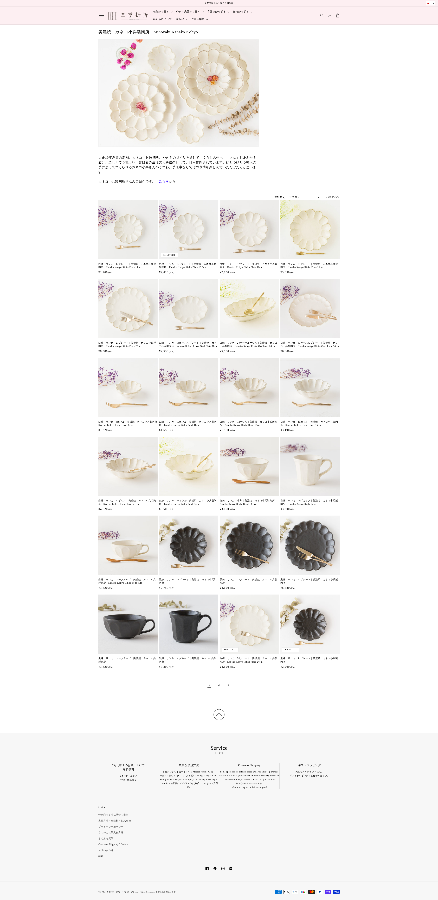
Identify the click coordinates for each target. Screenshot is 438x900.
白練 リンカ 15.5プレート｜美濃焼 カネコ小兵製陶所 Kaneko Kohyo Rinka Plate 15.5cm (187, 266)
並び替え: (280, 197)
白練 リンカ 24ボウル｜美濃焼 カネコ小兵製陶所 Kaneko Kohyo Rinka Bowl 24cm (188, 502)
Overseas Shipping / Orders (113, 844)
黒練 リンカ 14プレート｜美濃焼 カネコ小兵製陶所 (309, 660)
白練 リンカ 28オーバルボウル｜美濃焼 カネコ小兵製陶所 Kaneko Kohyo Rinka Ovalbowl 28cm (248, 345)
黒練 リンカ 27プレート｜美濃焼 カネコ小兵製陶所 (309, 581)
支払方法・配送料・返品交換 (114, 820)
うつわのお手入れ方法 (110, 832)
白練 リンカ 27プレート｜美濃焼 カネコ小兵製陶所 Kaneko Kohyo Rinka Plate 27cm (127, 345)
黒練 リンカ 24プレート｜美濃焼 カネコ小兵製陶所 (248, 581)
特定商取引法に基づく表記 (113, 815)
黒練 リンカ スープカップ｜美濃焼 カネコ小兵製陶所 (127, 660)
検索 (100, 856)
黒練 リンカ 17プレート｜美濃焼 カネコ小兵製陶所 (188, 581)
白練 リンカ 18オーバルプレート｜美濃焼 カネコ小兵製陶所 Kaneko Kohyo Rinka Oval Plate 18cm (188, 345)
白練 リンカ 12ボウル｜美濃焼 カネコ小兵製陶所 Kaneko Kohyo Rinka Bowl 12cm (248, 423)
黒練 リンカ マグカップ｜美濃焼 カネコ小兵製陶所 (188, 660)
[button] (101, 15)
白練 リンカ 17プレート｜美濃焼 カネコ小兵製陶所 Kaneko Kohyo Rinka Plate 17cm (248, 266)
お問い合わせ (105, 850)
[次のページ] (229, 685)
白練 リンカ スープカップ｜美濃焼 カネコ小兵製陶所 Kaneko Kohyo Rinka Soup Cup (127, 581)
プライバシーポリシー (110, 826)
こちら (164, 181)
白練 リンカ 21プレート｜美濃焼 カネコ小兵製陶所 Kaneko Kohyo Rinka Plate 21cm (309, 266)
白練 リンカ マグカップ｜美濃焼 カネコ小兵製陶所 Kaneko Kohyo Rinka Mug (309, 502)
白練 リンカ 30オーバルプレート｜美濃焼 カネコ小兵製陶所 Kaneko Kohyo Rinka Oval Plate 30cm (309, 345)
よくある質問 (105, 838)
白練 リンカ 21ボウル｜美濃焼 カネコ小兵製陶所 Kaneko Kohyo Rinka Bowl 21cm (127, 502)
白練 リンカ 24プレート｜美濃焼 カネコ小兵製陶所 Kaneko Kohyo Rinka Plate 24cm (248, 660)
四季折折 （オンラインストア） (120, 892)
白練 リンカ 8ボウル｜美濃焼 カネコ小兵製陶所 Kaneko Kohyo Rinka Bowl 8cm (128, 423)
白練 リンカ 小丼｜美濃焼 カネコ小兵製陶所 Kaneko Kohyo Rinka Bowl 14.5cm (248, 502)
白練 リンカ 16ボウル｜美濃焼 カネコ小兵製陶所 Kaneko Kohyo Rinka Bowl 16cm (309, 423)
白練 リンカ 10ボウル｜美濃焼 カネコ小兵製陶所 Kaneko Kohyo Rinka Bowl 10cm (188, 423)
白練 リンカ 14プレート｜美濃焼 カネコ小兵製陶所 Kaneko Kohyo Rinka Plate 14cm (127, 266)
